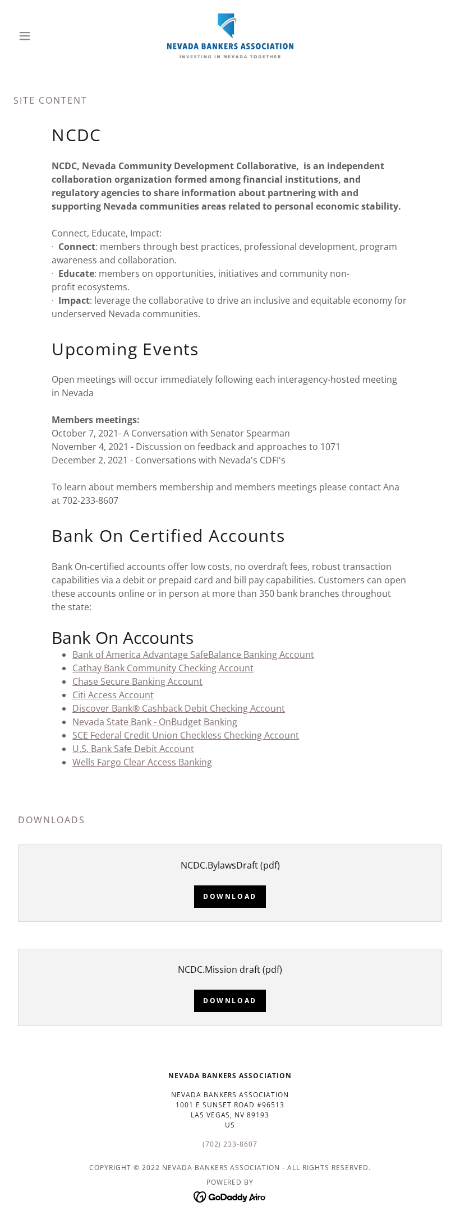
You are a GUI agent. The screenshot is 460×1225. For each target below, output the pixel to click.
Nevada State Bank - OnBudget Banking (154, 722)
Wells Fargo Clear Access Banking (142, 762)
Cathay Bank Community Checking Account (163, 668)
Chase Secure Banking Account (137, 681)
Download (230, 896)
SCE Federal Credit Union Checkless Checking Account (185, 735)
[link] (230, 35)
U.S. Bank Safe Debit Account (133, 749)
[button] (46, 36)
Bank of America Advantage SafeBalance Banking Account (193, 654)
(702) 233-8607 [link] (230, 1144)
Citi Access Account (113, 695)
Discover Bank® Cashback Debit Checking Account (178, 708)
